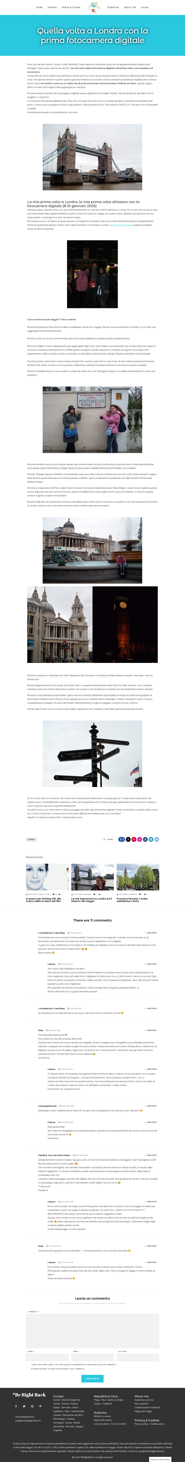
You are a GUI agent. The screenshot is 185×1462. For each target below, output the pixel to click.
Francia (74, 1403)
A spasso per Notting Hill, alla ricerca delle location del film (43, 900)
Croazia (65, 1403)
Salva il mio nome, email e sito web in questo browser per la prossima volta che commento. (74, 1364)
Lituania (57, 1415)
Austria (56, 1400)
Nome (31, 1351)
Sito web (122, 1351)
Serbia (77, 1422)
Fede (40, 1246)
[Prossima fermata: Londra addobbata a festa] (138, 877)
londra (31, 839)
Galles (56, 1407)
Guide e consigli (115, 1400)
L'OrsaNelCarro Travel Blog (51, 933)
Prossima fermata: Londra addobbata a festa (132, 900)
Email (76, 1351)
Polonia (70, 1419)
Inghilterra (58, 1411)
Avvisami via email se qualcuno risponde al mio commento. (58, 1369)
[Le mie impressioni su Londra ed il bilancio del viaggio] (92, 877)
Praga (97, 1400)
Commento (33, 1312)
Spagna (79, 1426)
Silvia (40, 1030)
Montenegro (59, 1419)
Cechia (56, 1403)
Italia (67, 1411)
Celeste (51, 964)
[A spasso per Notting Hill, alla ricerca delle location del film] (47, 877)
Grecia (75, 1407)
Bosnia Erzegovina (71, 1400)
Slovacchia (58, 1426)
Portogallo (58, 1422)
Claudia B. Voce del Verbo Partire (54, 1155)
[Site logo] (94, 7)
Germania (66, 1407)
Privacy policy (141, 1424)
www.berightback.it (24, 1417)
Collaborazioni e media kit (147, 1407)
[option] (47, 883)
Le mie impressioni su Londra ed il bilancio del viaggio (91, 900)
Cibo (103, 1400)
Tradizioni (107, 1403)
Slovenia (70, 1426)
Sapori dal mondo (103, 1420)
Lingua (97, 1403)
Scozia (68, 1422)
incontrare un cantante (121, 225)
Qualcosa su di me (143, 1400)
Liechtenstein (77, 1411)
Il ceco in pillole (101, 1424)
